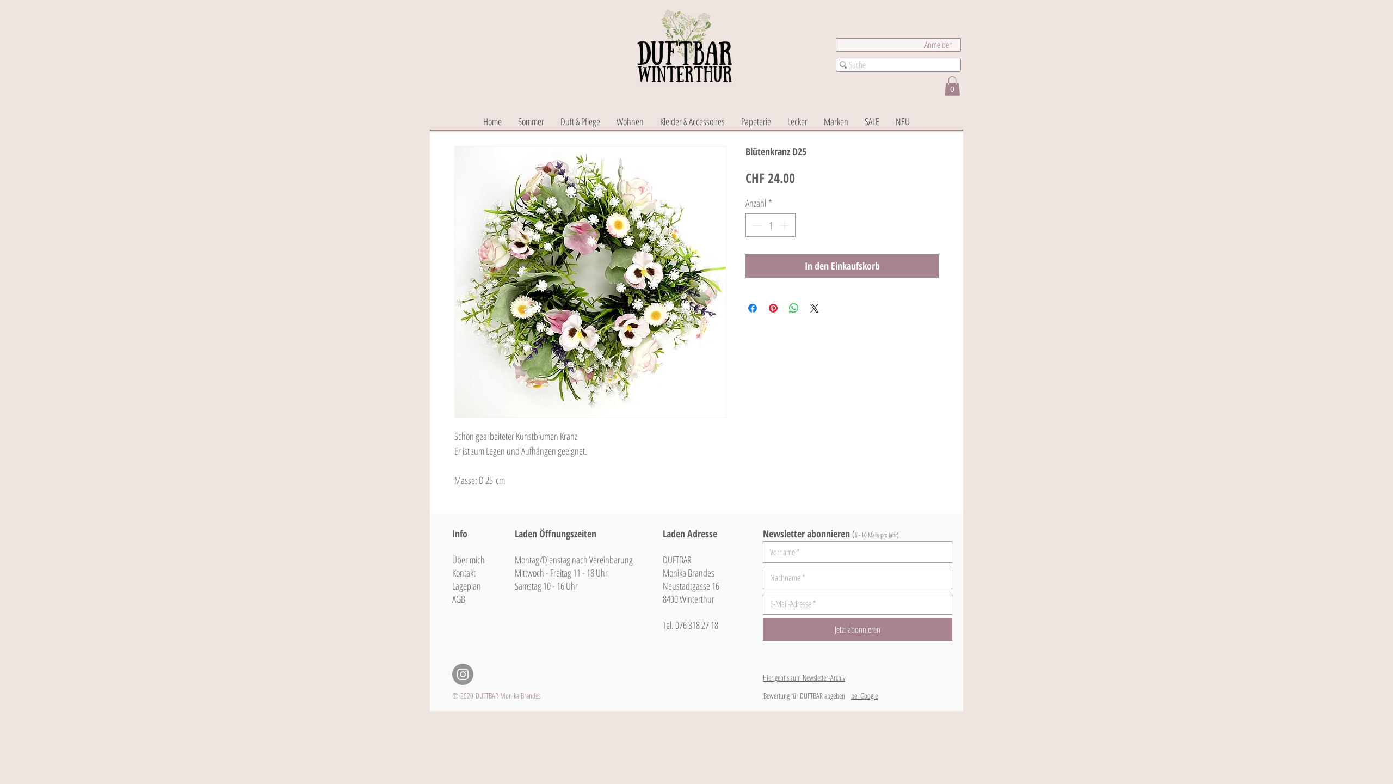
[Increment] (785, 225)
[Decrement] (755, 225)
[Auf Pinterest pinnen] (773, 308)
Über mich (468, 559)
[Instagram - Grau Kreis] (462, 674)
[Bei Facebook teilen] (752, 308)
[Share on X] (814, 308)
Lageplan (466, 585)
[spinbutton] (770, 225)
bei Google (864, 695)
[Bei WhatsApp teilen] (793, 308)
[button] (952, 86)
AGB (458, 598)
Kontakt (464, 572)
